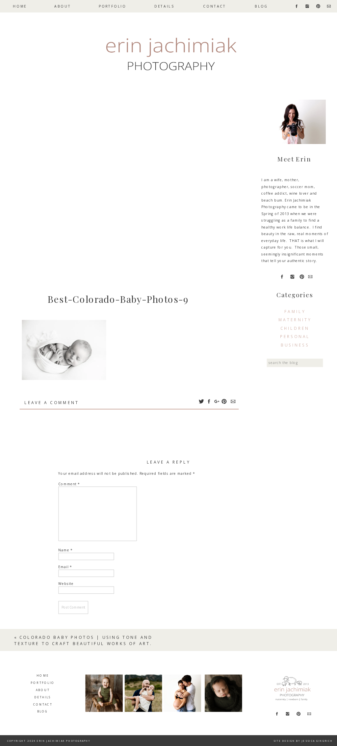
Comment (69, 484)
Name (65, 550)
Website (65, 583)
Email (65, 567)
